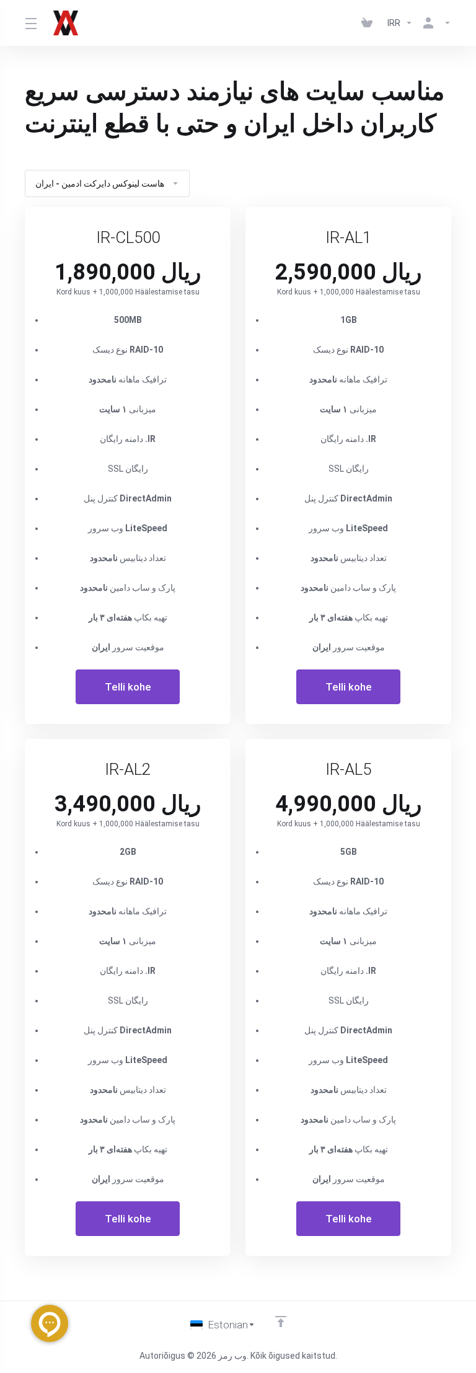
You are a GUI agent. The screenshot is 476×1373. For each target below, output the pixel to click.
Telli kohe (128, 687)
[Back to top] (280, 1321)
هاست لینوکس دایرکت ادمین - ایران (99, 183)
